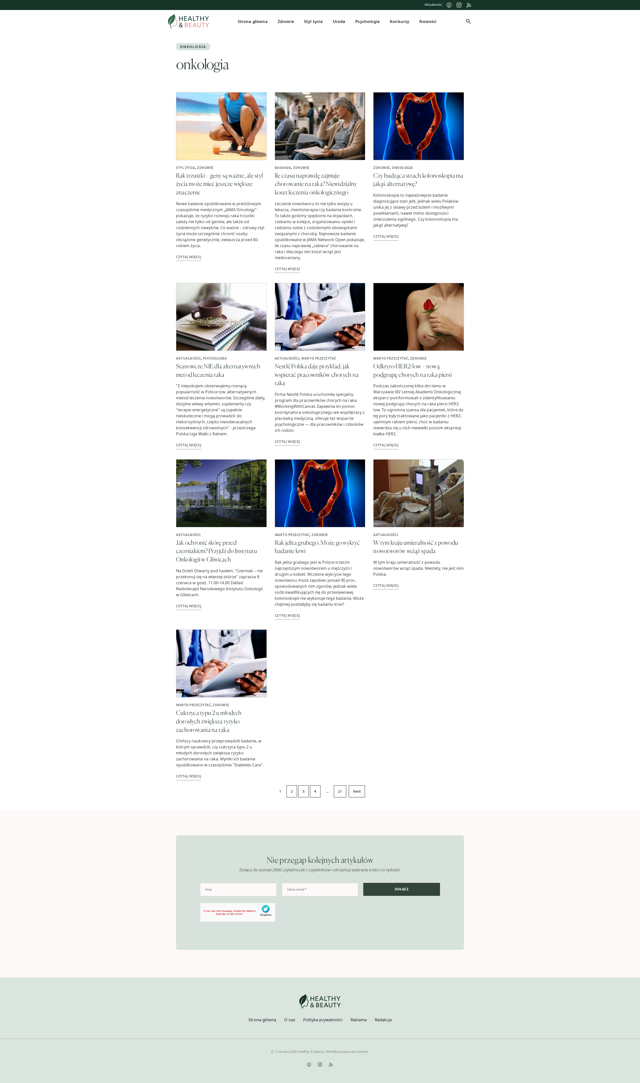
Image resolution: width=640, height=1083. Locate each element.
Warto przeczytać (318, 358)
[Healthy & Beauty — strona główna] (188, 21)
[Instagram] (459, 5)
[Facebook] (449, 5)
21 (340, 791)
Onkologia (402, 167)
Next (357, 791)
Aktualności (433, 4)
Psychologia (215, 358)
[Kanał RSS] (469, 5)
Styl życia (185, 167)
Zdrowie (205, 167)
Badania (283, 167)
